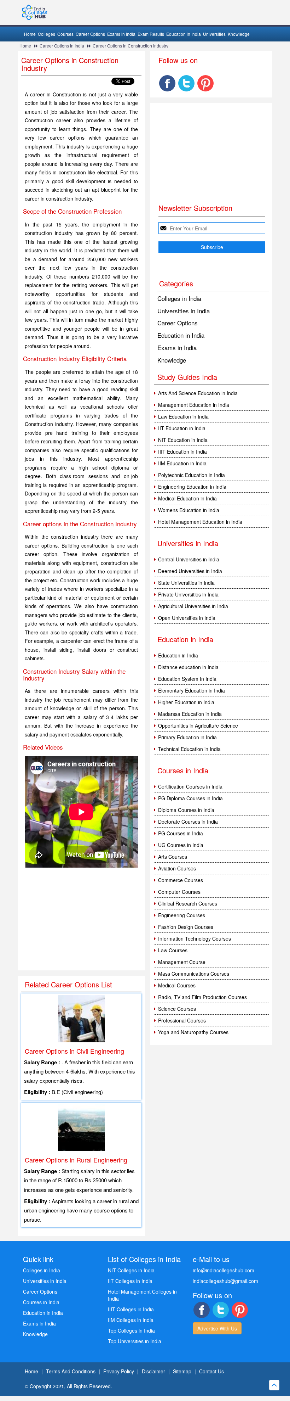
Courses (65, 34)
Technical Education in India (189, 748)
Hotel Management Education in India (200, 521)
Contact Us (211, 1371)
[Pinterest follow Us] (205, 83)
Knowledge (239, 34)
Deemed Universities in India (190, 571)
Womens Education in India (188, 510)
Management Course (181, 961)
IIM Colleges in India (130, 1319)
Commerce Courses (180, 880)
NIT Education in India (183, 439)
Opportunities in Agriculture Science (198, 725)
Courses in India (41, 1302)
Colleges (46, 34)
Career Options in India (62, 46)
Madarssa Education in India (190, 713)
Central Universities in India (188, 559)
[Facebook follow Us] (167, 83)
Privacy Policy (118, 1371)
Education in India (183, 34)
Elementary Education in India (191, 690)
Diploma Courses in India (186, 809)
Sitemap (182, 1371)
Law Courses (172, 950)
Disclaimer (153, 1371)
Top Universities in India (134, 1341)
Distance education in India (188, 667)
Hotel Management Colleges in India (142, 1295)
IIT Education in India (181, 428)
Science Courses (177, 1008)
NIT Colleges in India (131, 1270)
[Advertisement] (81, 919)
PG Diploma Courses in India (190, 798)
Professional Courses (182, 1020)
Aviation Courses (177, 868)
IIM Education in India (182, 463)
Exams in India (121, 34)
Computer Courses (179, 891)
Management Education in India (193, 404)
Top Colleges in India (131, 1330)
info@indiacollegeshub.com (223, 1270)
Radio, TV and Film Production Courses (202, 997)
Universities (214, 34)
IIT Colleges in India (130, 1280)
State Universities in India (186, 582)
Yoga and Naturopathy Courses (193, 1032)
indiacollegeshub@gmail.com (225, 1280)
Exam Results (151, 34)
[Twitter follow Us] (186, 83)
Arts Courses (172, 856)
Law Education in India (183, 416)
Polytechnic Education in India (191, 474)
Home (30, 34)
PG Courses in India (180, 833)
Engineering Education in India (192, 486)
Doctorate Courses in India (188, 821)
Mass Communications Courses (193, 973)
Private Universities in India (188, 594)
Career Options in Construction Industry (130, 46)
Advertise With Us (217, 1328)
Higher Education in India (186, 702)
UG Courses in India (180, 844)
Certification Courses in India (190, 786)
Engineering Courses (181, 915)
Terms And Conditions (70, 1371)
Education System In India (187, 678)
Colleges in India (179, 298)
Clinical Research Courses (187, 903)
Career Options (90, 34)
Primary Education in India (187, 737)
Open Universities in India (186, 617)
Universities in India (183, 310)
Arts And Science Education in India (198, 393)
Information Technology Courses (194, 938)
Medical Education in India (187, 498)
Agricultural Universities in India (193, 606)
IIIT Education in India (182, 451)
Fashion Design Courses (185, 926)
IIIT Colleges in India (131, 1309)
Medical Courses (177, 985)
